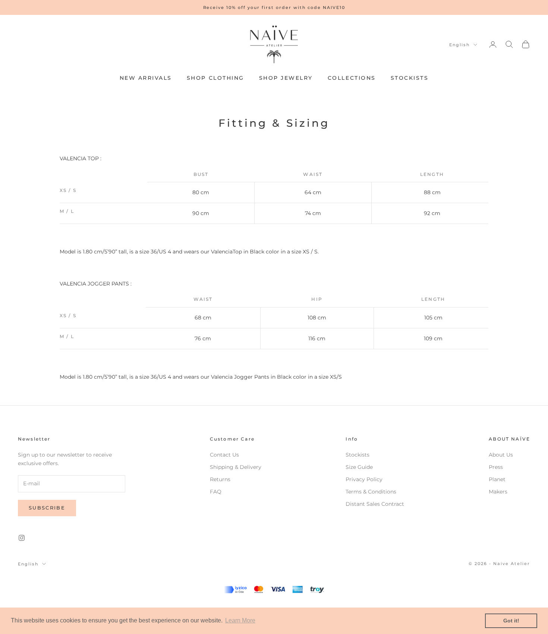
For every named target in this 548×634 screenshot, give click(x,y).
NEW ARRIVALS (146, 78)
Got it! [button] (511, 621)
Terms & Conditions (371, 491)
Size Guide (359, 467)
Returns (220, 479)
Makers (498, 491)
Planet (497, 479)
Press (496, 467)
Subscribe (47, 508)
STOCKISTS (410, 78)
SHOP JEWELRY (286, 78)
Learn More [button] (240, 620)
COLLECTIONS (352, 78)
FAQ (215, 491)
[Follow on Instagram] (21, 538)
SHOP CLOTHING (215, 78)
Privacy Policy (364, 479)
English (459, 44)
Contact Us (224, 454)
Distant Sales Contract (375, 504)
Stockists (357, 454)
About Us (501, 454)
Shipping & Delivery (235, 467)
